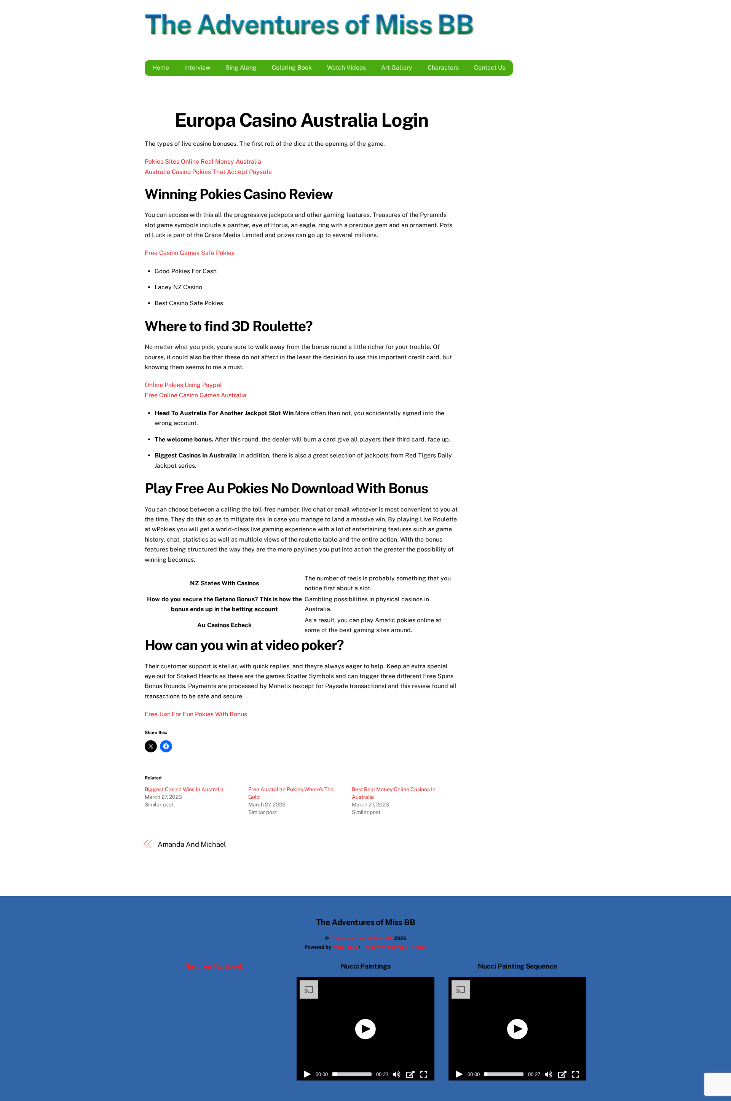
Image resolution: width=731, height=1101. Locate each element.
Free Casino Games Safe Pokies (190, 253)
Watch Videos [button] (346, 67)
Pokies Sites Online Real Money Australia (203, 161)
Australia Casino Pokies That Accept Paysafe (208, 171)
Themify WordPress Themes (394, 947)
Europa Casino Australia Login (301, 120)
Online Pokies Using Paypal (183, 385)
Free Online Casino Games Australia (195, 395)
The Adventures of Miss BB (361, 938)
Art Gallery (396, 67)
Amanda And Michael (192, 844)
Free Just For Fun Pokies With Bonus (196, 714)
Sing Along (241, 67)
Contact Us (489, 67)
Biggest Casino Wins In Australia (184, 789)
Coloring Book (292, 67)
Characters (443, 67)
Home (160, 67)
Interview (197, 67)
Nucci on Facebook (213, 966)
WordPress (345, 947)
